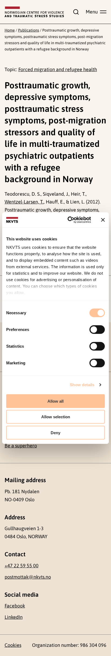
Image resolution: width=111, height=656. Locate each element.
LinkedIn (14, 617)
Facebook (15, 606)
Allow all (55, 401)
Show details (82, 384)
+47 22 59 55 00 (22, 565)
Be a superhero (21, 445)
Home (10, 30)
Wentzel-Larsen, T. (24, 202)
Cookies (13, 645)
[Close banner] (103, 220)
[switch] (97, 329)
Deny (55, 432)
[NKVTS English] (34, 11)
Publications (28, 30)
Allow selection (55, 417)
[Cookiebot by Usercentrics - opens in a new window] (68, 219)
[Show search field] (75, 12)
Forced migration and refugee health (57, 69)
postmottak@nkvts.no (28, 577)
